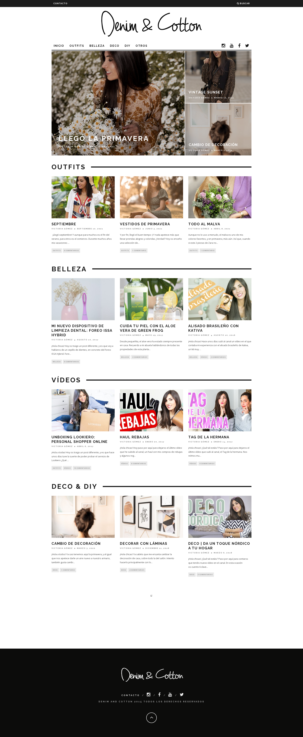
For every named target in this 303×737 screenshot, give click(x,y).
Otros (141, 45)
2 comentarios (139, 357)
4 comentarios (136, 570)
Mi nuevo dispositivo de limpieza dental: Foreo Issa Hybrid (82, 330)
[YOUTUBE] (232, 46)
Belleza (97, 45)
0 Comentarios (71, 250)
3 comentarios (205, 574)
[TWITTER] (247, 46)
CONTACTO (60, 3)
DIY (127, 45)
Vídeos (204, 357)
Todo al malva (204, 224)
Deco (114, 45)
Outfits (76, 45)
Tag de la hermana (208, 437)
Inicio (59, 45)
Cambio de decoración (76, 543)
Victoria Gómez (62, 229)
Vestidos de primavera (145, 224)
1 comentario (139, 250)
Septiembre (64, 224)
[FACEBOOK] (239, 46)
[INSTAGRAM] (224, 46)
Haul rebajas (134, 437)
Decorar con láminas (143, 543)
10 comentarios (82, 468)
